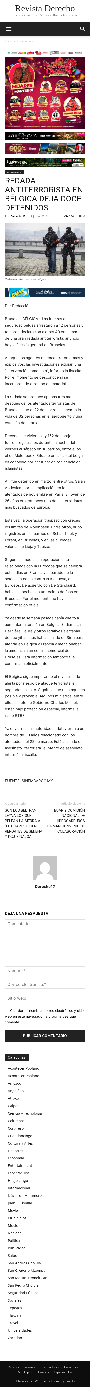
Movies (14, 1210)
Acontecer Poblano (23, 1068)
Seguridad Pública (23, 1292)
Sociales (15, 1300)
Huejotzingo (18, 1180)
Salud (13, 1255)
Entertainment (20, 1165)
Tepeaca (15, 1307)
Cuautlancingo (20, 1135)
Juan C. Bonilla (20, 1203)
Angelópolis (18, 1090)
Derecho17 (18, 216)
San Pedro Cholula (23, 1285)
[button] (83, 29)
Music (13, 1225)
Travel (13, 1322)
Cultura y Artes (20, 1143)
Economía (16, 1158)
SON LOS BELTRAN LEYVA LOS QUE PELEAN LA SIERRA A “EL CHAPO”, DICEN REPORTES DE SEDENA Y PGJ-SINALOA (23, 823)
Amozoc (14, 1083)
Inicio (8, 41)
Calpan (14, 1105)
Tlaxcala (15, 1315)
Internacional (26, 41)
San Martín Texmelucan (28, 1277)
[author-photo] (45, 879)
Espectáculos (19, 1173)
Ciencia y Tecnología (25, 1113)
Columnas (16, 1120)
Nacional (15, 1233)
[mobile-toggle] (8, 29)
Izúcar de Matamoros (26, 1195)
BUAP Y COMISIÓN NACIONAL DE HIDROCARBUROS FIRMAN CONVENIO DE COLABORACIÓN (66, 821)
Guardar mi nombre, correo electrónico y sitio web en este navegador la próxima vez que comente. (44, 1016)
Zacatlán (15, 1337)
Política (14, 1240)
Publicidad (17, 1248)
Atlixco (13, 1098)
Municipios (17, 1218)
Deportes (15, 1150)
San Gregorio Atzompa (27, 1270)
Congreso (16, 1128)
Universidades (20, 1330)
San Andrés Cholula (24, 1263)
